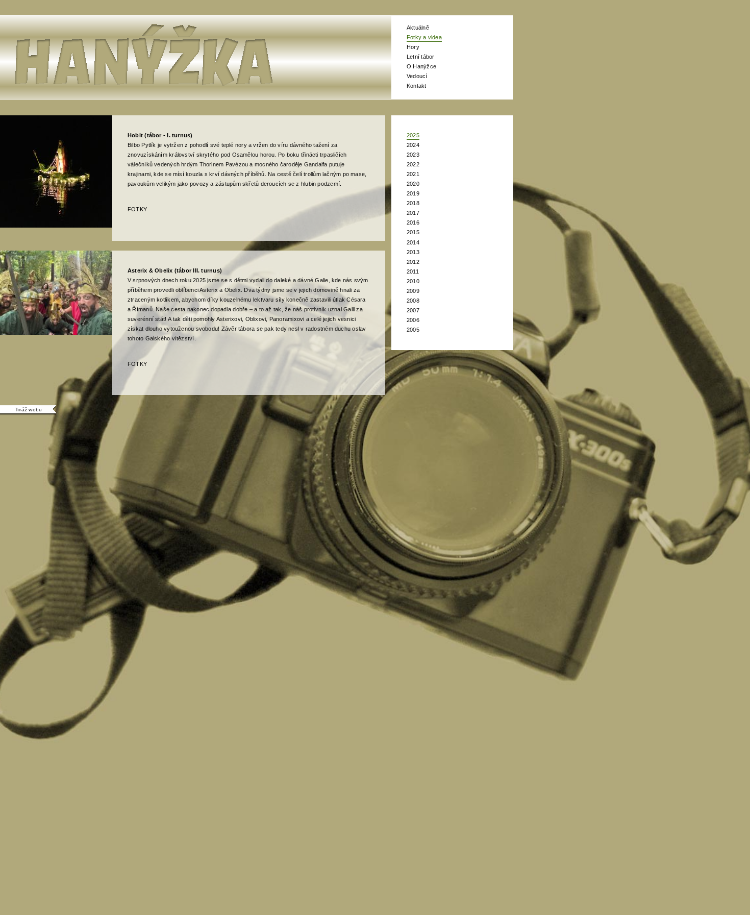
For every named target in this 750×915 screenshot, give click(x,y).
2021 (413, 174)
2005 (413, 330)
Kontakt (417, 86)
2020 (413, 184)
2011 (413, 271)
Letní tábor (420, 57)
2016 (413, 222)
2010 (413, 281)
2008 (413, 301)
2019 (413, 193)
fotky (137, 209)
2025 (413, 135)
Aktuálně (418, 27)
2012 (413, 262)
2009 (413, 291)
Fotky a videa (424, 37)
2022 (413, 164)
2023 (413, 155)
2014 (413, 242)
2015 (413, 232)
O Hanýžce (421, 66)
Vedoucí (417, 76)
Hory (413, 47)
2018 (413, 203)
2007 (413, 310)
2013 (413, 252)
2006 (413, 320)
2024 (413, 145)
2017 (413, 213)
